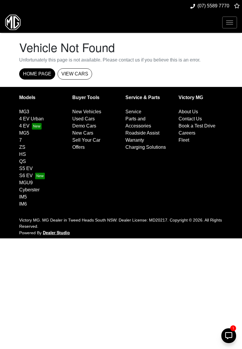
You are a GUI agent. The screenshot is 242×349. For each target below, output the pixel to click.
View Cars (74, 73)
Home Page (37, 73)
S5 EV (26, 168)
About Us (188, 111)
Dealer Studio (56, 232)
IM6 (23, 203)
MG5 (24, 132)
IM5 (23, 196)
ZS (22, 147)
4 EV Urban (31, 118)
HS (22, 154)
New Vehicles (86, 111)
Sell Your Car (86, 140)
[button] (229, 22)
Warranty (134, 140)
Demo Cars (84, 125)
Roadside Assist (142, 132)
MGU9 (26, 182)
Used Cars (83, 118)
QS (22, 161)
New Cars (82, 132)
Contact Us (190, 118)
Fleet (184, 140)
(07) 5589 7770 (213, 5)
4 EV (24, 125)
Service (133, 111)
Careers (187, 132)
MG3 (24, 111)
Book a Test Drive (197, 125)
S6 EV (26, 175)
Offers (78, 147)
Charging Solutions (145, 147)
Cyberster (29, 189)
